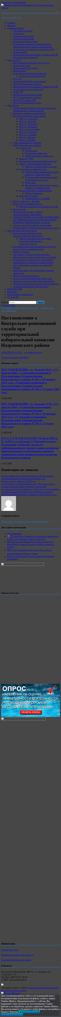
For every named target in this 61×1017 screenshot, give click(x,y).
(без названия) (14, 533)
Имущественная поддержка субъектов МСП (35, 55)
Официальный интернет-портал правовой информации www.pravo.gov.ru (35, 241)
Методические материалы (26, 276)
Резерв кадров (20, 52)
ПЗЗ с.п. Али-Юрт (28, 118)
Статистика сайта (10, 950)
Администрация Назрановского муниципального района (30, 13)
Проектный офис (21, 65)
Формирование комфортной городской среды (36, 228)
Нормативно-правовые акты (27, 204)
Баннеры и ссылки (28, 196)
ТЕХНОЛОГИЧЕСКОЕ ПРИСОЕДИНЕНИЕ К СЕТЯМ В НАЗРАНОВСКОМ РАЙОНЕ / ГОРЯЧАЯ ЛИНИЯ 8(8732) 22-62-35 (36, 220)
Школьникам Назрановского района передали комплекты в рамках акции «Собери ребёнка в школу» (30, 544)
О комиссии (25, 148)
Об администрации (23, 31)
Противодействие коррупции (22, 230)
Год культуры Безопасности (27, 102)
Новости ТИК (26, 158)
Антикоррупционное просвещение (30, 286)
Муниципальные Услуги (25, 68)
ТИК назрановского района (27, 142)
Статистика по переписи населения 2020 (33, 49)
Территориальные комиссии (39, 156)
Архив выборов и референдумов (35, 190)
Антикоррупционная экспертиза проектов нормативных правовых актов (34, 109)
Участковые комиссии (36, 153)
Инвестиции (19, 71)
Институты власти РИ (24, 100)
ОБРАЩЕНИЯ (14, 289)
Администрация (15, 28)
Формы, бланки (21, 252)
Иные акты (30, 182)
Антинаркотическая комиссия (28, 89)
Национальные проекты (25, 57)
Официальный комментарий (27, 95)
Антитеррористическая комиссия (30, 73)
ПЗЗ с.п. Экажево (28, 134)
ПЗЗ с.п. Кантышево (29, 129)
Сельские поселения (23, 39)
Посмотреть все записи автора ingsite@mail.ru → (25, 521)
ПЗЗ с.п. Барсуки (27, 121)
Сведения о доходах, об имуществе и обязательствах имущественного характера (34, 255)
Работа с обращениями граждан (35, 164)
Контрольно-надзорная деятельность (31, 63)
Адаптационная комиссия (32, 76)
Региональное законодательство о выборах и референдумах (42, 173)
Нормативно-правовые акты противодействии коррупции (28, 234)
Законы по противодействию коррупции (33, 281)
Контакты (12, 292)
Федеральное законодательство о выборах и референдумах (41, 186)
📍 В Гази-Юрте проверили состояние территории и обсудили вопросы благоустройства (33, 537)
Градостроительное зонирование (29, 81)
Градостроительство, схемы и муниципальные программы (28, 213)
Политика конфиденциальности (29, 113)
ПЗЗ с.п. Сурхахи (28, 132)
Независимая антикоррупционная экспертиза (36, 284)
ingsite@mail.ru (34, 352)
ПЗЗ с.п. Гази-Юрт (28, 124)
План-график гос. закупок (26, 201)
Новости (11, 25)
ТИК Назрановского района (27, 145)
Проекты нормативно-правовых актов (38, 206)
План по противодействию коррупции (32, 278)
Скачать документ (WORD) (15, 357)
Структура (18, 33)
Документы (13, 105)
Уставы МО (13, 297)
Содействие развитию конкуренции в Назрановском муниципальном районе (32, 45)
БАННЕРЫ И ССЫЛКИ (37, 198)
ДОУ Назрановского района (27, 84)
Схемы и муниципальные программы (32, 225)
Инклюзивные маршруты (20, 294)
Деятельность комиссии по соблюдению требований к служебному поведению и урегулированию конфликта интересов (33, 262)
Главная (11, 23)
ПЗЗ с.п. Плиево (27, 140)
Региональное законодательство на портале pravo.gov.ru (41, 178)
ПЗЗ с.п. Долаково (28, 126)
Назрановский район (23, 36)
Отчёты (17, 268)
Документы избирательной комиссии (38, 161)
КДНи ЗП (18, 92)
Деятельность (14, 60)
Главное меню (8, 305)
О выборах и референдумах (33, 169)
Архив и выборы (33, 193)
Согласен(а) (24, 1011)
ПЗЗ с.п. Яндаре (27, 137)
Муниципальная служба (25, 41)
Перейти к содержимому (13, 2)
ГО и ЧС (17, 79)
